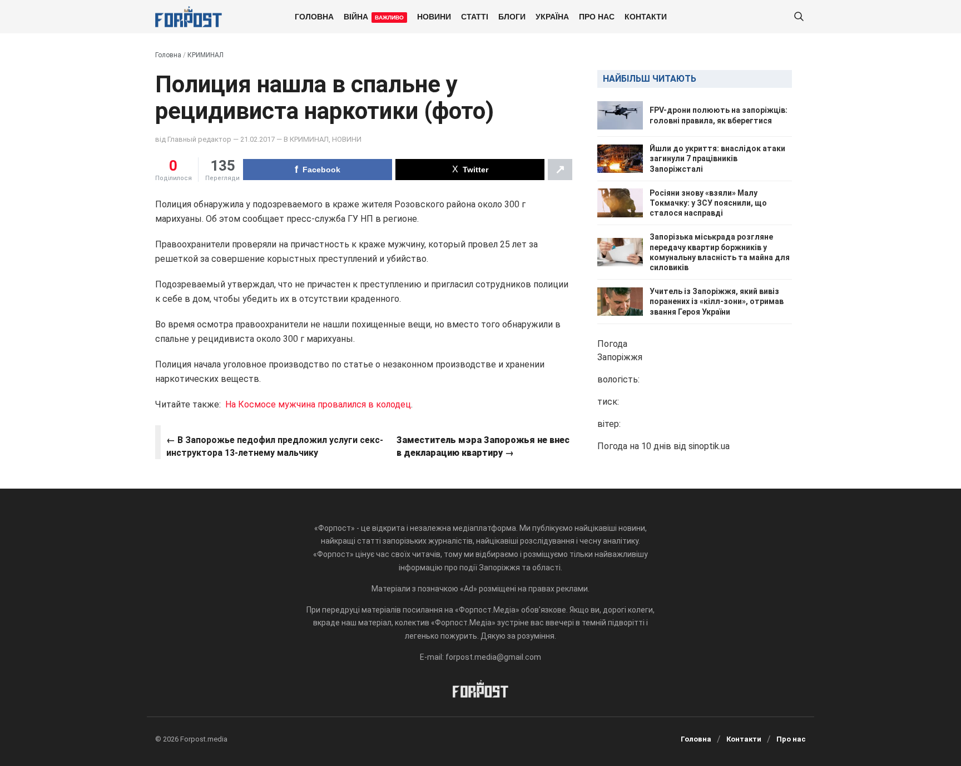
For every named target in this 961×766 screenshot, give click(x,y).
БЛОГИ (512, 16)
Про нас (597, 16)
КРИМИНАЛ (205, 55)
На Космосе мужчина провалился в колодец (318, 404)
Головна (314, 16)
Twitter (475, 169)
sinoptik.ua (709, 446)
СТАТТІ (474, 16)
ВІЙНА (374, 16)
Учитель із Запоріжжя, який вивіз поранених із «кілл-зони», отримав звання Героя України (717, 301)
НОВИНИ (434, 16)
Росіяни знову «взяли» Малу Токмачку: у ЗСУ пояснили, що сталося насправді (708, 202)
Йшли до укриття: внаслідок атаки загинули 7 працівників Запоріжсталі (717, 158)
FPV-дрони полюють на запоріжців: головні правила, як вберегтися (718, 115)
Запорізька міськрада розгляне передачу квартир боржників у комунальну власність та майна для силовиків (720, 252)
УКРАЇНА (552, 16)
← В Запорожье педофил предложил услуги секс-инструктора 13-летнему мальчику (274, 446)
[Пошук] (798, 17)
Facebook (321, 169)
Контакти (646, 16)
